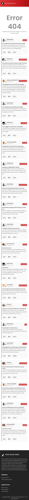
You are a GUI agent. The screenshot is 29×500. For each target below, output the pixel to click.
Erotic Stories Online (12, 454)
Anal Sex (25, 103)
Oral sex (25, 244)
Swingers (25, 142)
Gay (26, 324)
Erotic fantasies (23, 164)
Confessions (24, 225)
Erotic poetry (24, 123)
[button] (26, 3)
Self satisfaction (23, 363)
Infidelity (25, 40)
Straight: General (23, 59)
